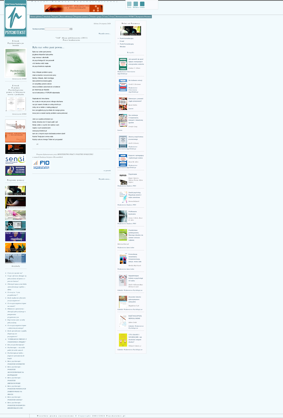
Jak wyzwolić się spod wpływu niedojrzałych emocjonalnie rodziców (136, 61)
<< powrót (107, 170)
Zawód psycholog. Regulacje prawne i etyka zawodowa (135, 195)
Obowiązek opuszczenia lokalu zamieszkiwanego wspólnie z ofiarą (17, 286)
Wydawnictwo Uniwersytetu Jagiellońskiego (126, 73)
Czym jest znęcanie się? (15, 273)
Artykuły (47, 16)
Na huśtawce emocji (135, 80)
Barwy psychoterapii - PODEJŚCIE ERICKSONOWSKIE (14, 380)
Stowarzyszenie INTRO (125, 16)
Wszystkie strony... (105, 33)
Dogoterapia (133, 174)
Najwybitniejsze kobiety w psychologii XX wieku (136, 278)
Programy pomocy (81, 16)
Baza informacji (66, 16)
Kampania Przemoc (143, 16)
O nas (112, 16)
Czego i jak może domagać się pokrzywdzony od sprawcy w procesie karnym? (17, 278)
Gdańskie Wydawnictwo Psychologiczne (130, 290)
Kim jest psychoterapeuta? (16, 345)
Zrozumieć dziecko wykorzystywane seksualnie (135, 299)
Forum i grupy (96, 16)
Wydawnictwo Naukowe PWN (126, 186)
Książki (55, 16)
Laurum (131, 108)
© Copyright (83, 416)
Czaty (105, 16)
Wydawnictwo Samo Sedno (125, 247)
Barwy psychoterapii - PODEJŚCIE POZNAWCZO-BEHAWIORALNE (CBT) (16, 405)
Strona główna (36, 16)
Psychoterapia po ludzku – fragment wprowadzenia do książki (16, 355)
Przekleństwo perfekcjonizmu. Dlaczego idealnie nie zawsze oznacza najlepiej (136, 235)
